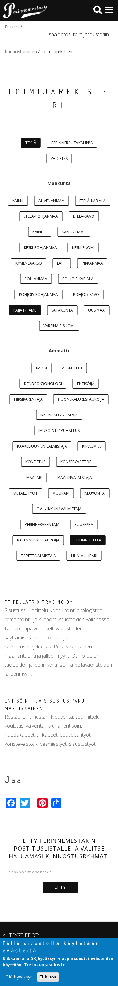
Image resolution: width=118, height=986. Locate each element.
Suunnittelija (88, 540)
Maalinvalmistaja (74, 477)
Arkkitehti (72, 368)
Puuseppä (84, 524)
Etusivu (12, 27)
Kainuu (39, 232)
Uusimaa (96, 310)
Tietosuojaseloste (44, 965)
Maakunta (59, 183)
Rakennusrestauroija (38, 540)
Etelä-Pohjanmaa (41, 216)
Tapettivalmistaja (38, 555)
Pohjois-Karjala (77, 279)
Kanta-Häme (74, 232)
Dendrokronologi (43, 383)
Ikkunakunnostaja (59, 415)
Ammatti (59, 350)
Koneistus (35, 462)
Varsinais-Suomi (59, 325)
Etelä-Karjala (92, 200)
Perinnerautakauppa (72, 142)
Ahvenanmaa (51, 200)
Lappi (62, 263)
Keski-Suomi (83, 247)
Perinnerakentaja (42, 524)
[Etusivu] (23, 10)
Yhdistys (59, 158)
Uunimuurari (84, 555)
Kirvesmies (91, 446)
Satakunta (62, 310)
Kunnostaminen (21, 51)
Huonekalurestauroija (81, 399)
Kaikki (17, 200)
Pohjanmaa (36, 279)
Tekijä (30, 142)
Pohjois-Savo (86, 294)
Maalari (34, 477)
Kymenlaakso (28, 263)
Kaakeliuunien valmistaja (42, 446)
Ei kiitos (48, 976)
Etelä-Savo (83, 216)
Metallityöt (25, 493)
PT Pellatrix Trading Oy (39, 602)
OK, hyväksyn (19, 977)
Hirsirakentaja (28, 399)
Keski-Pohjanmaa (40, 247)
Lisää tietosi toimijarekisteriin (77, 34)
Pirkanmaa (92, 263)
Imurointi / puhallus (59, 430)
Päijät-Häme (24, 310)
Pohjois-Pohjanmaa (38, 294)
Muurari (61, 493)
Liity (60, 887)
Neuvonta (94, 493)
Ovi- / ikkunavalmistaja (59, 508)
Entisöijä (85, 383)
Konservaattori (76, 462)
